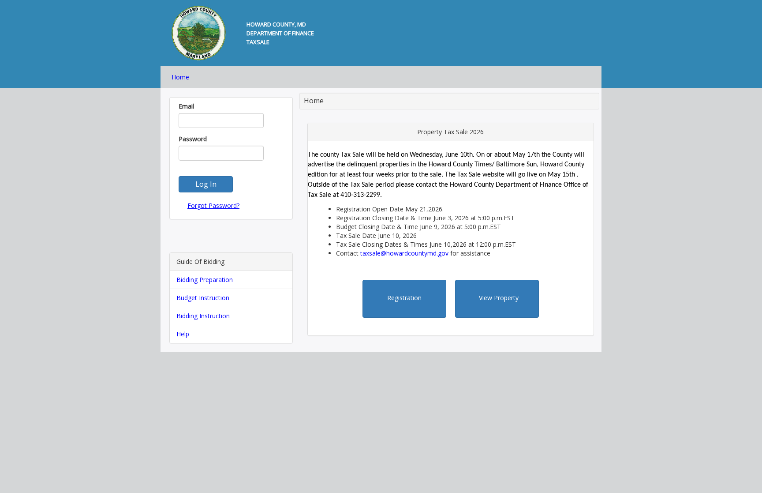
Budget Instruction (202, 298)
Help (182, 334)
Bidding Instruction (203, 316)
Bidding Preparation (204, 279)
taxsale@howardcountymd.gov (404, 253)
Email (186, 106)
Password (193, 139)
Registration (404, 298)
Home (180, 77)
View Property (499, 298)
